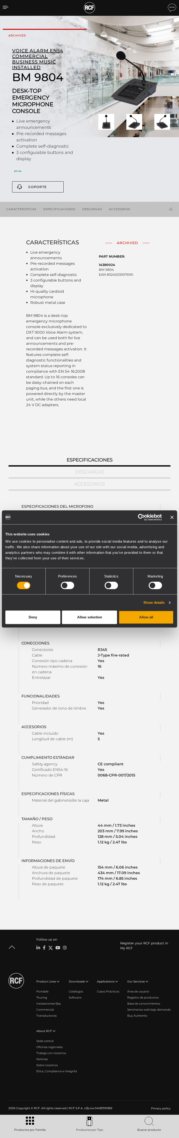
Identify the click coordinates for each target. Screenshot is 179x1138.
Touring (41, 997)
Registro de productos (143, 997)
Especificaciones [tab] (90, 460)
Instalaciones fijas (48, 1003)
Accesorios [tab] (89, 484)
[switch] (67, 585)
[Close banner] (172, 517)
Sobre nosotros (47, 1065)
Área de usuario (138, 991)
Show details (154, 602)
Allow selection (89, 617)
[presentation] (91, 121)
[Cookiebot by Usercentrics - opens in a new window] (141, 517)
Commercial (45, 1009)
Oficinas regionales (49, 1047)
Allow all (146, 617)
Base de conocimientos (143, 1003)
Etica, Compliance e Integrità (56, 1071)
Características (21, 209)
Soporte (37, 187)
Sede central (45, 1041)
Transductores (46, 1015)
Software (75, 997)
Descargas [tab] (89, 472)
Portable (42, 991)
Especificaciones (59, 209)
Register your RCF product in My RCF (144, 945)
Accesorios (119, 209)
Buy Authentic (137, 1015)
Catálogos (76, 991)
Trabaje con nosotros (51, 1053)
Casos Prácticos (108, 991)
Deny (33, 617)
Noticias (42, 1059)
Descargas (92, 209)
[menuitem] (160, 1108)
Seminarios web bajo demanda (149, 1009)
